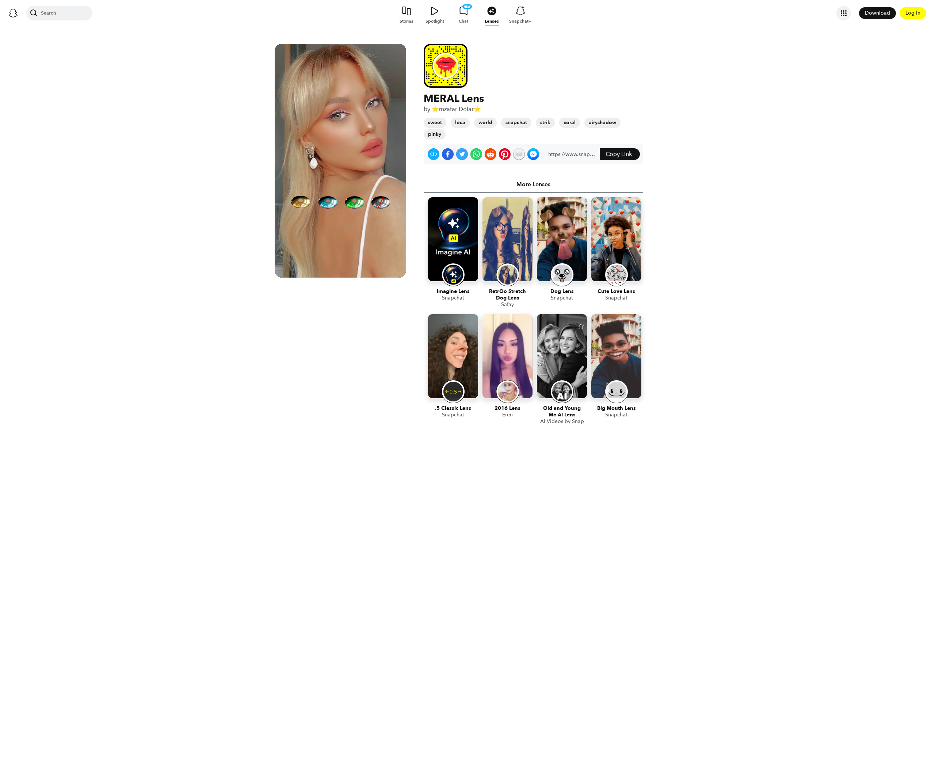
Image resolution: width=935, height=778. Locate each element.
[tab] (533, 184)
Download (877, 12)
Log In (912, 12)
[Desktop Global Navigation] (13, 13)
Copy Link (619, 154)
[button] (433, 154)
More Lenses (533, 184)
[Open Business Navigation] (843, 13)
